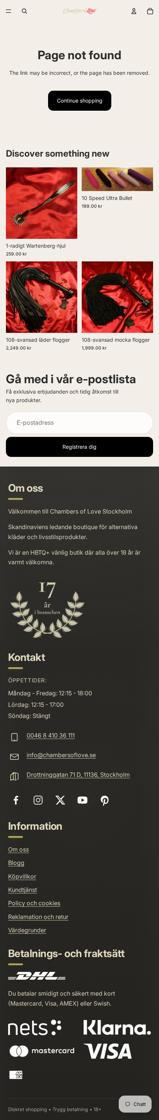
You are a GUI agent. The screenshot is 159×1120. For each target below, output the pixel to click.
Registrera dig (79, 447)
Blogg (16, 862)
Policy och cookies (34, 903)
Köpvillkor (22, 876)
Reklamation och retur (38, 916)
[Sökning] (24, 11)
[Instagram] (38, 800)
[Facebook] (16, 800)
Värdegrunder (27, 930)
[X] (60, 800)
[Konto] (134, 11)
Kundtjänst (22, 889)
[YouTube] (82, 800)
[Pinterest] (104, 800)
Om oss (18, 849)
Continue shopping (79, 100)
